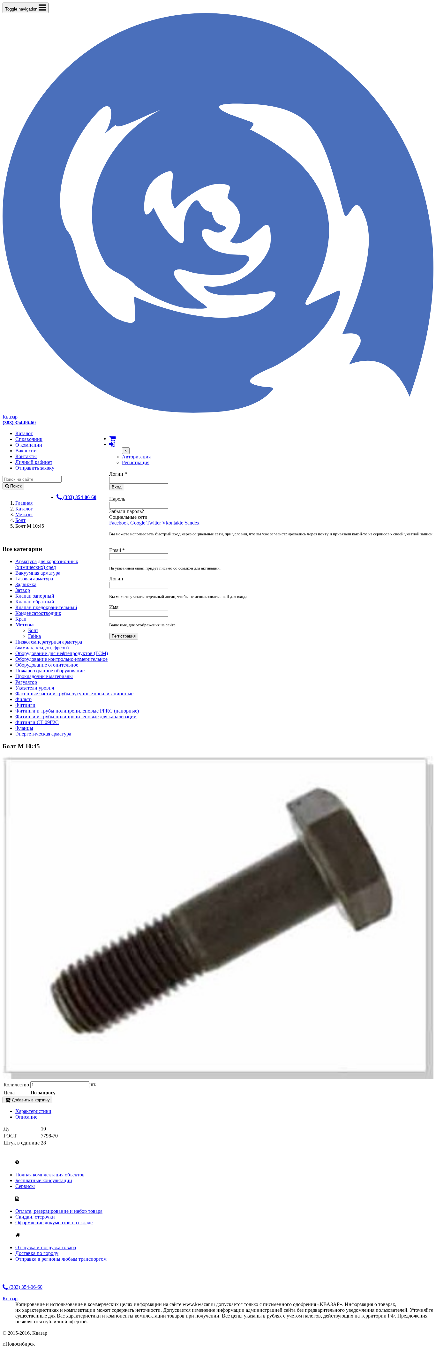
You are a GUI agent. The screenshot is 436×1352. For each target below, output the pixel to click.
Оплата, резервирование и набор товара (58, 1211)
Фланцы (24, 728)
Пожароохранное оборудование (50, 670)
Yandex (191, 522)
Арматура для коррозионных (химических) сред (46, 564)
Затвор (22, 590)
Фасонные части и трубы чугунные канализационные (74, 693)
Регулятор (26, 682)
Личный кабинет (33, 462)
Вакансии (26, 450)
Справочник (28, 439)
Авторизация (136, 456)
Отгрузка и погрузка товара (45, 1247)
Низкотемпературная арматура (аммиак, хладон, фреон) (48, 644)
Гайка (34, 636)
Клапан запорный (34, 596)
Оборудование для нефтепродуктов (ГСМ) (61, 653)
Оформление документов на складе (54, 1222)
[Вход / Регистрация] (112, 444)
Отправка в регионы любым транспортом (61, 1259)
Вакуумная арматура (37, 573)
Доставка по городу (36, 1253)
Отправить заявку (34, 468)
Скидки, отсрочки (35, 1217)
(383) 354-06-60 (25, 1287)
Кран (20, 619)
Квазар (10, 416)
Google (137, 522)
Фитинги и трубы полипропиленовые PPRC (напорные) (77, 711)
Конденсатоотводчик (38, 613)
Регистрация (135, 462)
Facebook (119, 522)
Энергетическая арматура (43, 733)
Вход (117, 487)
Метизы (24, 514)
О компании (28, 445)
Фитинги (25, 705)
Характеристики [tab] (33, 1111)
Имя (113, 607)
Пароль (117, 499)
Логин (118, 474)
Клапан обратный (34, 601)
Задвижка (25, 584)
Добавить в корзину (30, 1100)
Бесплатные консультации (43, 1180)
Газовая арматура (34, 578)
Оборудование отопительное (46, 665)
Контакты (26, 456)
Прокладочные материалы (44, 676)
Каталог (24, 433)
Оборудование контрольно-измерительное (61, 659)
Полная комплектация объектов (50, 1174)
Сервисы (25, 1186)
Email (117, 550)
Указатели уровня (34, 688)
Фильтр (23, 699)
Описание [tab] (26, 1117)
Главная (24, 503)
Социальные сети (128, 517)
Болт (20, 520)
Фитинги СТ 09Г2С (37, 722)
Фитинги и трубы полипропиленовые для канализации (76, 716)
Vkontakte (172, 522)
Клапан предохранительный (46, 607)
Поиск (15, 486)
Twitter (154, 522)
